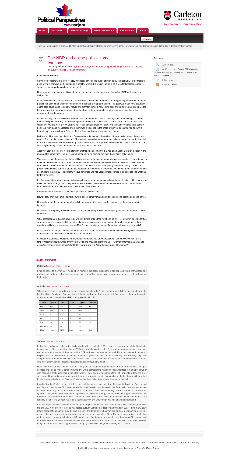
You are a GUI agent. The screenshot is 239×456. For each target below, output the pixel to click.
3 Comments (167, 80)
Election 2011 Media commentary (69, 70)
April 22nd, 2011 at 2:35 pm (58, 341)
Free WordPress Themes (148, 448)
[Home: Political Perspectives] (66, 27)
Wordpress (118, 448)
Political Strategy (79, 30)
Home (42, 30)
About (143, 30)
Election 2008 (127, 30)
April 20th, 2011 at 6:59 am (58, 286)
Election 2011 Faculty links (173, 72)
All (74, 66)
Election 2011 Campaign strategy (106, 66)
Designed (128, 448)
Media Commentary (104, 30)
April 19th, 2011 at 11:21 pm (58, 266)
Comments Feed (169, 84)
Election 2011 (58, 30)
